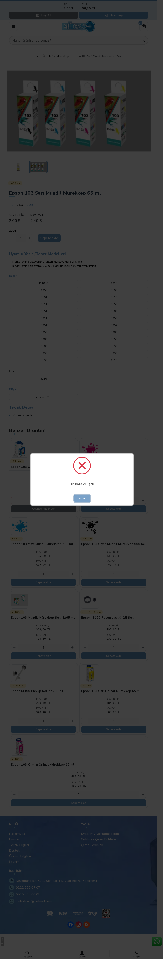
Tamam (82, 498)
